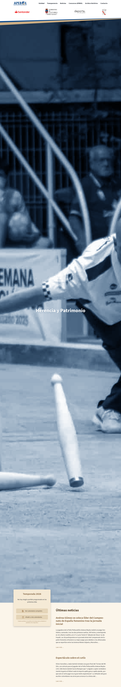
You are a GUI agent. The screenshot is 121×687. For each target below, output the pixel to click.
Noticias (63, 3)
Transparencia (52, 3)
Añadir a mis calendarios (33, 617)
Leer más (59, 647)
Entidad (41, 3)
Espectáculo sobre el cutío (71, 657)
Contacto (104, 3)
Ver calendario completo (33, 611)
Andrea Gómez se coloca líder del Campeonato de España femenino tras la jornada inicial (80, 621)
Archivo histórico (91, 3)
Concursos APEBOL (76, 3)
